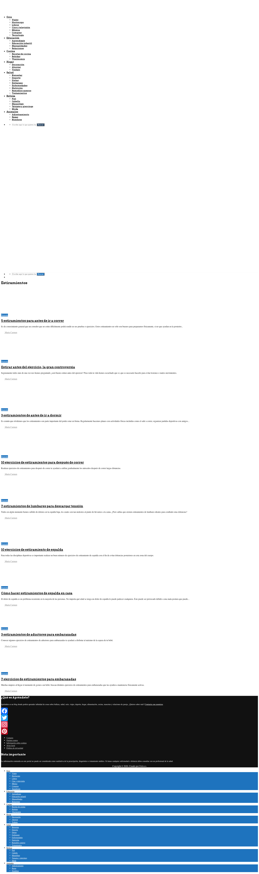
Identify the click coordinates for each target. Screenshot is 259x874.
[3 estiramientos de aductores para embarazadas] (20, 625)
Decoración (16, 817)
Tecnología (16, 788)
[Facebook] (129, 711)
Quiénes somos (12, 740)
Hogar (8, 814)
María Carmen (10, 332)
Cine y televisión (18, 781)
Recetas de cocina (18, 806)
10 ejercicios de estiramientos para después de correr (42, 462)
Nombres (15, 871)
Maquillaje (16, 855)
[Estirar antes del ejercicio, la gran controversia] (20, 358)
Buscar (40, 274)
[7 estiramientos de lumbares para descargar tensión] (20, 497)
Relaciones (16, 801)
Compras (15, 786)
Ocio (8, 771)
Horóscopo (16, 776)
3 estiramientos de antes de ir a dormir (31, 415)
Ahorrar (15, 819)
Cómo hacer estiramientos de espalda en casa (36, 593)
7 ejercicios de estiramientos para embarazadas (38, 679)
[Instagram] (129, 724)
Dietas (14, 832)
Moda (14, 860)
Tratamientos (17, 845)
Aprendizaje (16, 794)
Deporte (4, 315)
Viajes (14, 773)
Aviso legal (10, 745)
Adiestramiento (17, 865)
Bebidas (15, 809)
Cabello (15, 853)
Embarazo (16, 835)
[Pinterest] (129, 731)
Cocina (9, 804)
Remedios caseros (18, 842)
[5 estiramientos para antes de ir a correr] (20, 312)
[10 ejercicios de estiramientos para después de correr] (20, 453)
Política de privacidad (14, 748)
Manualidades (17, 799)
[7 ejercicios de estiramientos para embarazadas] (20, 670)
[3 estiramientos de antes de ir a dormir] (20, 406)
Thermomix (16, 812)
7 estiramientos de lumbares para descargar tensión (42, 506)
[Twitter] (129, 717)
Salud (8, 824)
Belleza (9, 847)
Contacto (9, 737)
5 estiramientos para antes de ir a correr (32, 320)
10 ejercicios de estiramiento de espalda (32, 549)
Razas (14, 868)
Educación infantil (19, 796)
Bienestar (15, 827)
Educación (10, 791)
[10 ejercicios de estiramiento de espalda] (20, 541)
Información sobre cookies (16, 743)
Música (14, 783)
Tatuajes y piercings (19, 858)
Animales (10, 863)
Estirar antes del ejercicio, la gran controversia (38, 367)
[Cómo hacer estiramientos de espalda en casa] (20, 584)
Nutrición (15, 840)
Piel (13, 850)
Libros (14, 778)
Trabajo (15, 822)
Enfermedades (17, 837)
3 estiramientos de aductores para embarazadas (38, 634)
